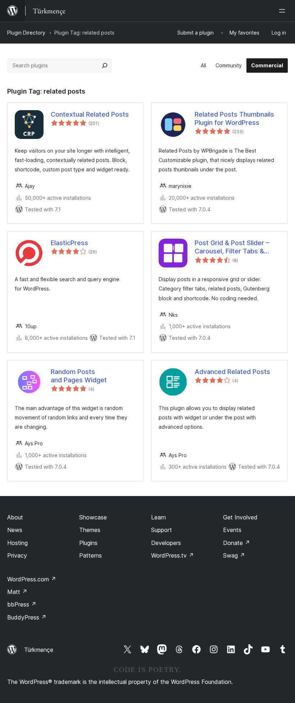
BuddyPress (26, 617)
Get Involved (240, 517)
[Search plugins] (104, 65)
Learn (158, 517)
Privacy (17, 555)
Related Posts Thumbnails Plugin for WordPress (234, 118)
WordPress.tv (172, 555)
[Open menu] (283, 11)
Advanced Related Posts (232, 371)
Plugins (88, 542)
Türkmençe (38, 649)
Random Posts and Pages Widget (79, 376)
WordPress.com (31, 579)
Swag (234, 555)
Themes (89, 529)
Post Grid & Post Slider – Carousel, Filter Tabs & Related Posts (232, 247)
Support (161, 529)
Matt (17, 591)
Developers (166, 542)
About (15, 517)
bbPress (21, 604)
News (14, 529)
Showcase (93, 517)
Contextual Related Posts (90, 114)
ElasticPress (69, 243)
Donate (236, 542)
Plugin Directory (26, 33)
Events (232, 529)
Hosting (17, 542)
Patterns (90, 555)
